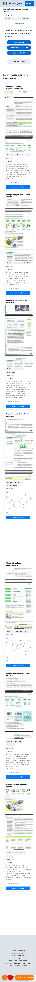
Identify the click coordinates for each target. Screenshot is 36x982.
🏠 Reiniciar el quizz (18, 61)
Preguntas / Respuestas (18, 961)
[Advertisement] (18, 541)
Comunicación (16, 18)
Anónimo (9, 15)
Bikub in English (18, 953)
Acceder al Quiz (18, 187)
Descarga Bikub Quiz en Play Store (18, 963)
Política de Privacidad (18, 955)
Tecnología (25, 18)
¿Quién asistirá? (19, 53)
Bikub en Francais (18, 950)
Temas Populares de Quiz (18, 966)
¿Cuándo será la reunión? (19, 47)
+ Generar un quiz (24, 977)
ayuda (18, 958)
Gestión (7, 18)
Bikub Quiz (15, 3)
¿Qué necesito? (19, 42)
